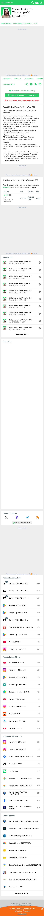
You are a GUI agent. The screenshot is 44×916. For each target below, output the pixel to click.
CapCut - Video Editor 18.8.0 (19, 584)
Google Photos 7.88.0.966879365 (20, 778)
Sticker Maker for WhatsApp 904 (20, 327)
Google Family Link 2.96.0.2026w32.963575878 (25, 865)
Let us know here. (27, 904)
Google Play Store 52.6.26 (18, 635)
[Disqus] (22, 425)
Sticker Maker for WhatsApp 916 (20, 291)
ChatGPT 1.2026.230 (16, 764)
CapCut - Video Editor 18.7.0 (19, 620)
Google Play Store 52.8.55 (18, 677)
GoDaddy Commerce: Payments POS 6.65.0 (24, 828)
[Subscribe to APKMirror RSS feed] (37, 518)
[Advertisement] (22, 52)
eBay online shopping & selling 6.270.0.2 (22, 880)
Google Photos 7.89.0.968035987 (20, 786)
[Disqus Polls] (22, 370)
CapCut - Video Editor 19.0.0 (19, 598)
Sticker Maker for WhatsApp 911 (20, 305)
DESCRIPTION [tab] (7, 79)
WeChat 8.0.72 (14, 771)
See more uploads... (22, 334)
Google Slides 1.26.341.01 (18, 850)
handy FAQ (6, 187)
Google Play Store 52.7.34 (18, 613)
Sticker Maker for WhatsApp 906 (20, 320)
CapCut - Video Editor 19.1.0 (19, 591)
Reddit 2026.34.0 (14, 714)
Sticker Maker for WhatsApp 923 (20, 262)
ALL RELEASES (28, 79)
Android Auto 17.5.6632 (17, 721)
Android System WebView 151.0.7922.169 (18, 793)
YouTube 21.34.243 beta (17, 699)
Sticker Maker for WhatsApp (22, 23)
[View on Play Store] (31, 84)
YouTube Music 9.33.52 (17, 663)
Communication (9, 84)
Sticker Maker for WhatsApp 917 (20, 283)
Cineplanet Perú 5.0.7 (16, 887)
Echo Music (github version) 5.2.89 (21, 627)
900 (7, 195)
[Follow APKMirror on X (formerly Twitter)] (6, 518)
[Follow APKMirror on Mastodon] (16, 518)
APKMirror (8, 2)
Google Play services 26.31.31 (19, 692)
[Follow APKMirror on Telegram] (27, 518)
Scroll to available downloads (23, 95)
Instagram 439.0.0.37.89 (17, 649)
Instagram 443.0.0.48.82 (17, 707)
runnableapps (20, 16)
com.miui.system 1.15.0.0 (17, 685)
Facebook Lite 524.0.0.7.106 (18, 800)
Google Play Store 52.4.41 (18, 605)
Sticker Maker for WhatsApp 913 (20, 298)
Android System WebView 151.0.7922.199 (23, 821)
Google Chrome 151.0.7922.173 (20, 843)
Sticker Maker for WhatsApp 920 (20, 276)
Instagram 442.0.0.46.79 (17, 670)
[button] (26, 84)
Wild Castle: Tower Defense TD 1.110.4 (22, 872)
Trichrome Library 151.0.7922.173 (20, 836)
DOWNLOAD (17, 79)
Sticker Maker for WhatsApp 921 (20, 269)
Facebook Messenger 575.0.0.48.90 (21, 757)
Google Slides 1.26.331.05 (18, 858)
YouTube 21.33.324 (15, 728)
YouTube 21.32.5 (14, 642)
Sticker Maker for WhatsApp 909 (20, 313)
